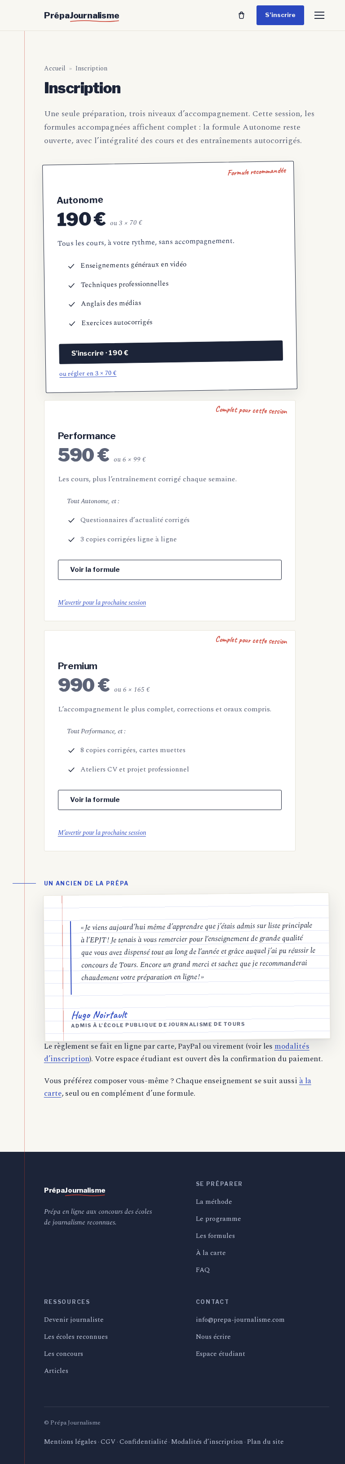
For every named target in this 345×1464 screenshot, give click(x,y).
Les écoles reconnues (76, 1337)
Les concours (63, 1354)
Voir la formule (95, 570)
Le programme (218, 1219)
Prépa (81, 15)
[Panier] (241, 15)
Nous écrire (213, 1337)
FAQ (203, 1270)
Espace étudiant (220, 1354)
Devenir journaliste (74, 1320)
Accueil (55, 68)
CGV (108, 1442)
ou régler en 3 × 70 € (87, 373)
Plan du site (265, 1442)
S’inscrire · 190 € (99, 353)
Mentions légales (70, 1442)
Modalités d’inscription (207, 1442)
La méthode (214, 1202)
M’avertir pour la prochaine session (102, 602)
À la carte (211, 1253)
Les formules (215, 1236)
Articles (56, 1371)
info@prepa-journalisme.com (240, 1320)
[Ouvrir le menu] (319, 15)
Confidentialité (143, 1442)
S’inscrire (280, 14)
